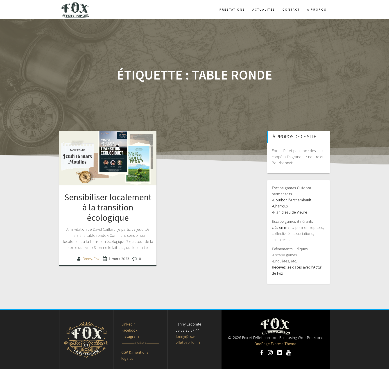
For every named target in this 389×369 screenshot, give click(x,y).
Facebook (129, 330)
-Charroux (280, 206)
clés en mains (283, 227)
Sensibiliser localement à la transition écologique (108, 207)
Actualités (263, 9)
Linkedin (128, 324)
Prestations (232, 9)
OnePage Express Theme (275, 343)
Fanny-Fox (91, 258)
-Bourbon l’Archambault (292, 200)
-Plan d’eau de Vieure (289, 212)
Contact (291, 9)
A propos (317, 9)
